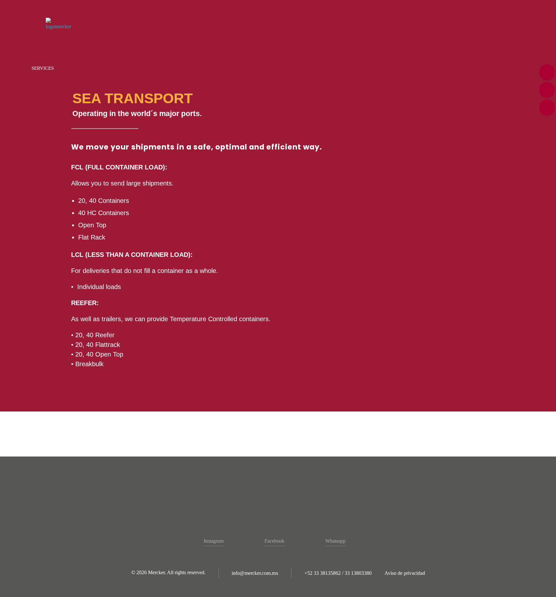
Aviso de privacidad (405, 573)
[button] (42, 68)
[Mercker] (61, 24)
